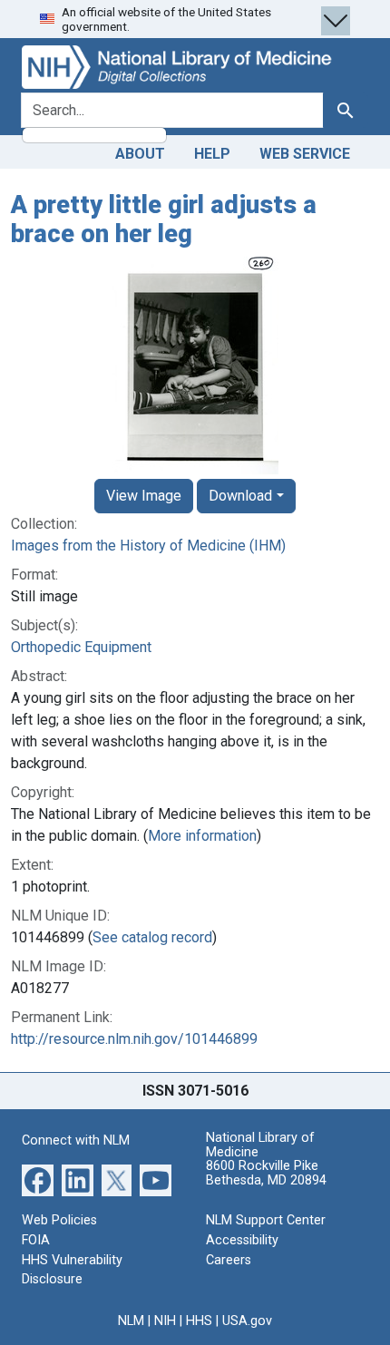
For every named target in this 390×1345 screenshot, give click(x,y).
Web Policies (59, 1220)
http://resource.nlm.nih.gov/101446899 (134, 1039)
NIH (165, 1321)
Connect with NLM (76, 1140)
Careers (228, 1260)
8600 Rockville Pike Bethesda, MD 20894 (266, 1173)
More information (202, 835)
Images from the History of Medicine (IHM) (148, 545)
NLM (131, 1321)
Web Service (304, 153)
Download (240, 495)
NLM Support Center (266, 1220)
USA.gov (247, 1321)
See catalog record (152, 937)
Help (212, 153)
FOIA (36, 1240)
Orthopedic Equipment (81, 647)
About (140, 153)
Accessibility (242, 1240)
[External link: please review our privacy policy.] (38, 1179)
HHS (199, 1321)
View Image (143, 495)
